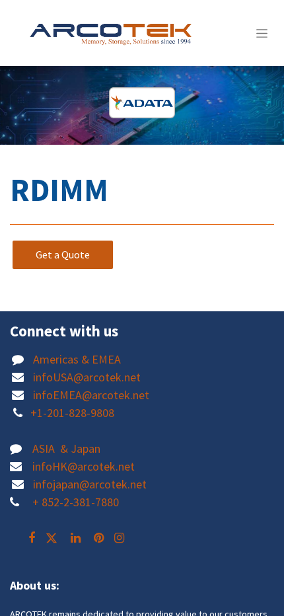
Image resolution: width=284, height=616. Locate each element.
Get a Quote (63, 254)
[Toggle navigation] (262, 33)
